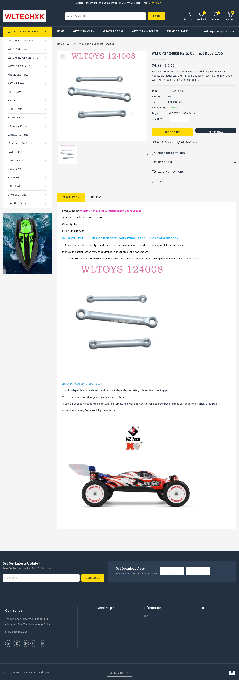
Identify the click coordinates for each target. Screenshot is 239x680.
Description (70, 197)
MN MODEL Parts (178, 31)
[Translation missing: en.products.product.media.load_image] (67, 154)
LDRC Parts (14, 186)
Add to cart (172, 132)
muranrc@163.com (16, 631)
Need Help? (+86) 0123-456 (218, 31)
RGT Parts (14, 100)
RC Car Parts (175, 90)
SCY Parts (14, 177)
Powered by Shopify (38, 672)
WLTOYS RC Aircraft (145, 31)
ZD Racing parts (17, 126)
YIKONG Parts (16, 83)
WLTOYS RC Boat (113, 31)
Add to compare (190, 142)
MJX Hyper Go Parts (20, 143)
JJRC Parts (14, 92)
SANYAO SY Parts (18, 134)
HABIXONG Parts (18, 117)
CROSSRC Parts (17, 194)
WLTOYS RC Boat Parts (21, 66)
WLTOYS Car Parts (18, 49)
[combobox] (105, 16)
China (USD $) (117, 672)
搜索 (146, 616)
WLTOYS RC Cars (83, 31)
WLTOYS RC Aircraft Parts (23, 57)
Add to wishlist (165, 142)
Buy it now (216, 132)
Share (161, 181)
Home (60, 43)
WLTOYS (172, 96)
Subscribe (93, 578)
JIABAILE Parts (17, 203)
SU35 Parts (14, 169)
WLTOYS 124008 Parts (182, 113)
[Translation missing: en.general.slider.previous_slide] (56, 155)
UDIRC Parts (15, 109)
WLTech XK (19, 672)
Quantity (157, 119)
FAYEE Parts (15, 151)
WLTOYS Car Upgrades (21, 40)
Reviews (96, 197)
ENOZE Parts (15, 160)
